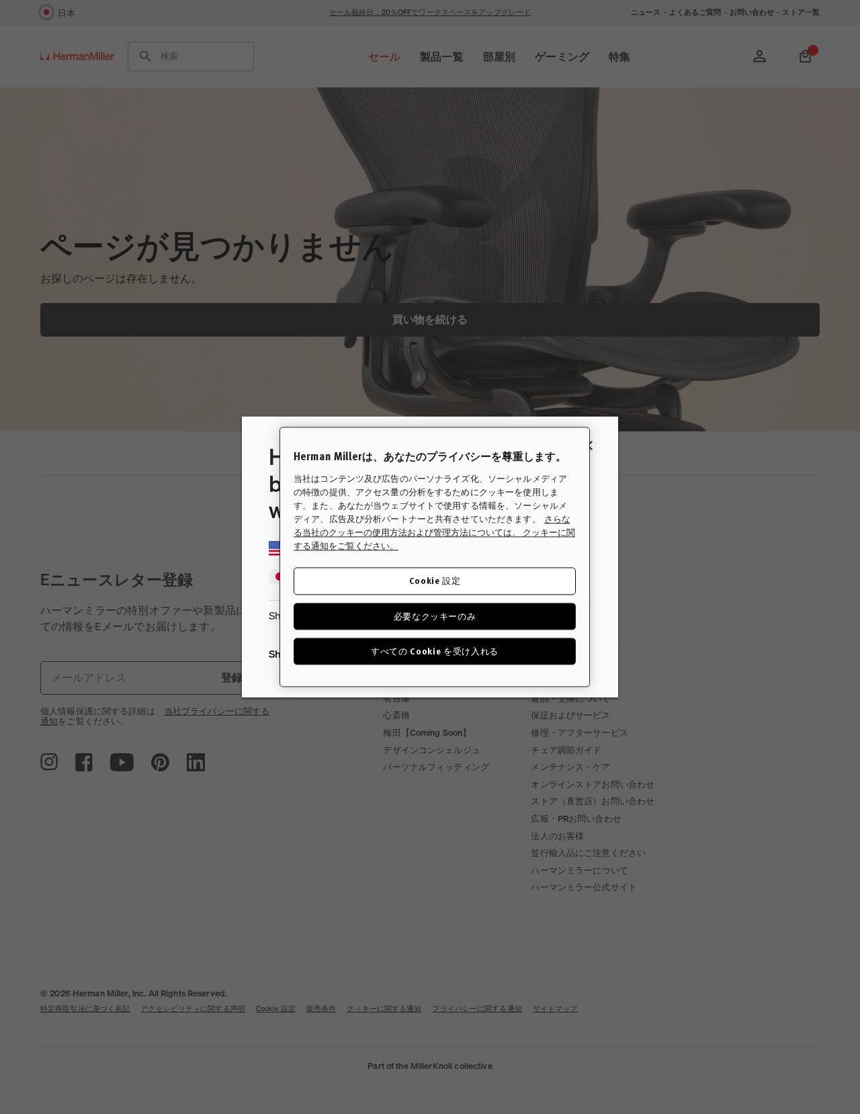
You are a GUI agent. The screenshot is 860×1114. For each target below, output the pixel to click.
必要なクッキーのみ (435, 615)
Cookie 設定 (435, 580)
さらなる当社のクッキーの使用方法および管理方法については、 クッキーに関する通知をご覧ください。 (434, 532)
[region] (435, 557)
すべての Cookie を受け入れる (435, 650)
